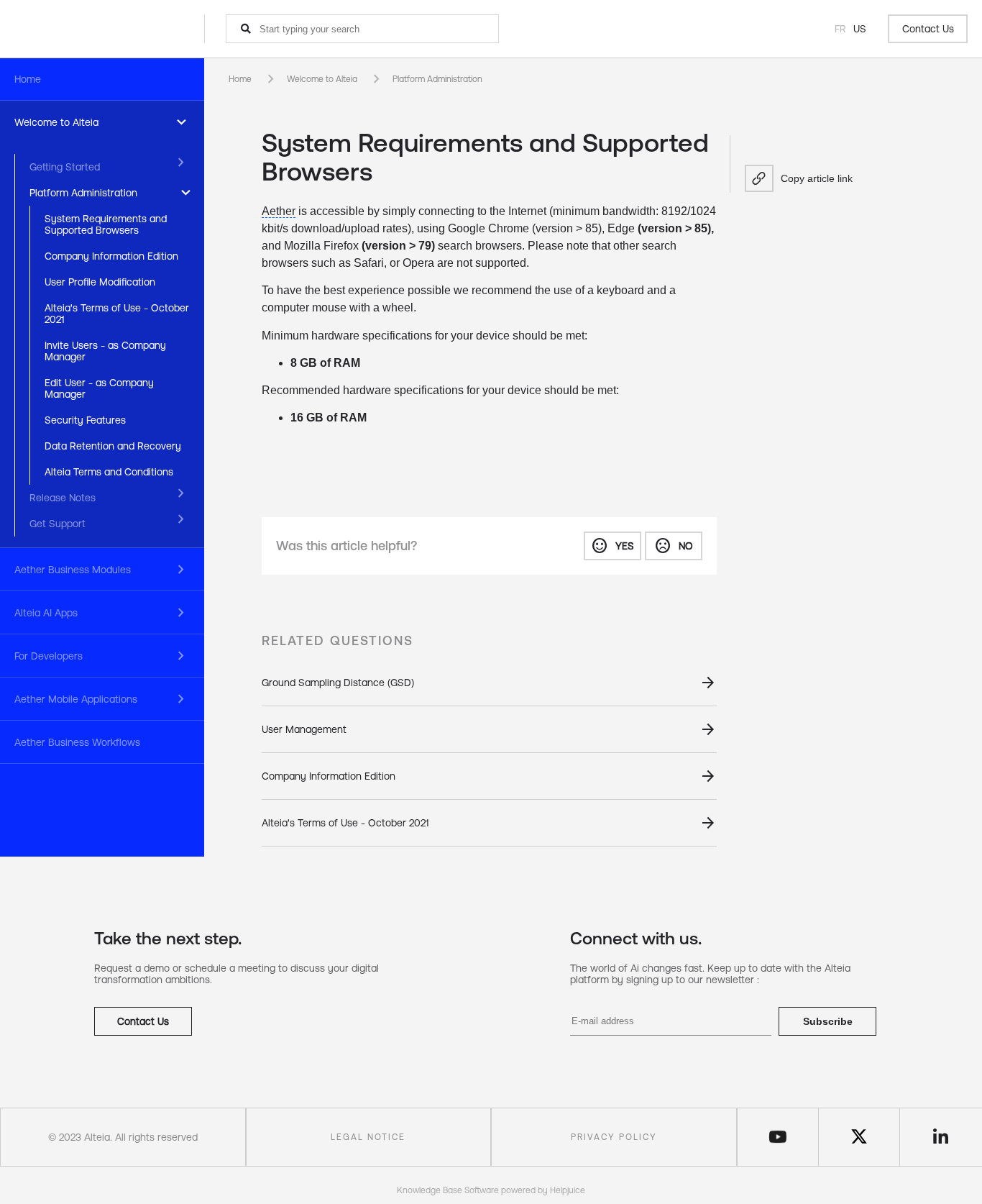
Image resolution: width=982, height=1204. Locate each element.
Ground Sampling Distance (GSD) (338, 682)
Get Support (57, 523)
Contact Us (928, 29)
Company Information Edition (111, 256)
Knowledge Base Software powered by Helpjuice (491, 1190)
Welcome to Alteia (56, 122)
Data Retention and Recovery (113, 446)
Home (27, 79)
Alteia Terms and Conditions (109, 472)
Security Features (85, 420)
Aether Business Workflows (77, 742)
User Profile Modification (100, 282)
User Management (304, 729)
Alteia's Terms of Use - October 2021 (117, 313)
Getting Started (64, 167)
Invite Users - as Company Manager (105, 350)
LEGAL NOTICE (368, 1137)
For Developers (48, 656)
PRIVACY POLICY (614, 1137)
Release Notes (62, 497)
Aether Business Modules (72, 569)
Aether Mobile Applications (75, 699)
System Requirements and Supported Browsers (106, 224)
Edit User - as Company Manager (99, 388)
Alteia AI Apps (46, 613)
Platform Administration (83, 193)
